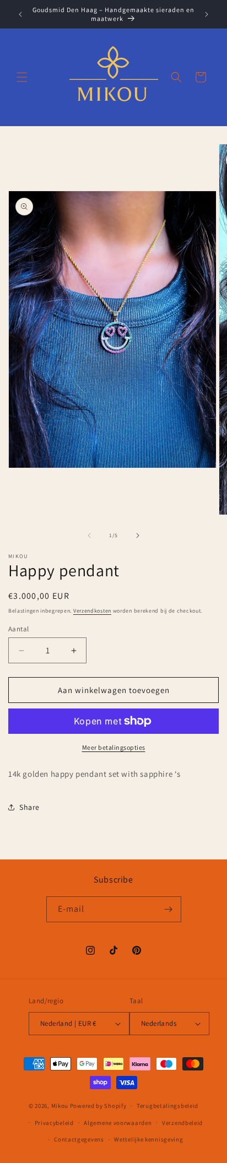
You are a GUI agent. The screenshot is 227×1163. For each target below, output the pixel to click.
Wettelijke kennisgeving (148, 1139)
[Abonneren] (168, 909)
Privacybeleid (54, 1123)
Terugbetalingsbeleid (167, 1106)
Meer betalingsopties (113, 747)
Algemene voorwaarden (118, 1123)
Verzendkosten (92, 610)
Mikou (60, 1106)
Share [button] (29, 807)
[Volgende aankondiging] (206, 14)
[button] (22, 77)
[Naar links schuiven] (89, 535)
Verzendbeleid (182, 1123)
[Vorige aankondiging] (20, 14)
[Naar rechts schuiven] (138, 535)
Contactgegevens (79, 1139)
